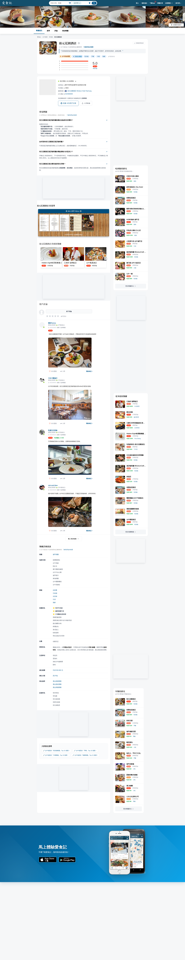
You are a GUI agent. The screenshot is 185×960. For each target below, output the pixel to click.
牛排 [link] (54, 599)
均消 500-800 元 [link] (58, 670)
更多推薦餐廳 (129, 532)
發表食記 (144, 3)
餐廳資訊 (39, 30)
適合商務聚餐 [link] (57, 687)
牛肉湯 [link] (55, 593)
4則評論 (95, 68)
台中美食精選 (66, 56)
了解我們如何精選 (88, 47)
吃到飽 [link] (87, 56)
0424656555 (69, 94)
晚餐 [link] (104, 56)
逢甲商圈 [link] (56, 554)
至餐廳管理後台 (78, 234)
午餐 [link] (98, 56)
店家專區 (168, 3)
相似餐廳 (65, 31)
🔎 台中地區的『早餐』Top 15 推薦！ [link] (85, 750)
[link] (135, 181)
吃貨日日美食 (52, 430)
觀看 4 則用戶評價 (69, 103)
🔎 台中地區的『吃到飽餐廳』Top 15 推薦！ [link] (56, 750)
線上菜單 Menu (73, 211)
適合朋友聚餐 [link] (57, 684)
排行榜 (178, 3)
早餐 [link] (92, 56)
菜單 (48, 31)
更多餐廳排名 (129, 286)
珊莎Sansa (52, 323)
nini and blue (53, 485)
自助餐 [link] (55, 590)
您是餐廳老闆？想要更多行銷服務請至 (72, 98)
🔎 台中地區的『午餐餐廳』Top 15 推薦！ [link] (56, 755)
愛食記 (39, 37)
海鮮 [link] (54, 602)
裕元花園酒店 (68, 43)
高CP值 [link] (55, 675)
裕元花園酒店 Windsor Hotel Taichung (79, 91)
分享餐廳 (87, 103)
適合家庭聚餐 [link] (57, 681)
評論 (56, 31)
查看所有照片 (177, 25)
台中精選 (45, 37)
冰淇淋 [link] (55, 596)
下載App (152, 3)
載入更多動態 (72, 539)
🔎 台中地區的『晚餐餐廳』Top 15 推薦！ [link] (85, 755)
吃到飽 (51, 37)
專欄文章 (160, 3)
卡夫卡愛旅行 (52, 378)
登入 (137, 3)
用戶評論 (43, 304)
